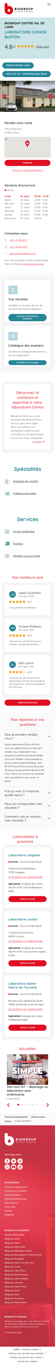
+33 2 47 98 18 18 (17, 240)
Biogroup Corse (12, 1266)
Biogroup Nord (12, 1290)
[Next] (51, 96)
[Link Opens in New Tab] (7, 1161)
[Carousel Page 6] (37, 1105)
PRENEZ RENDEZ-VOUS (16, 64)
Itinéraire (18, 162)
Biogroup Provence (14, 1298)
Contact (8, 1210)
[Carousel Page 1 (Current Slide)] (18, 1105)
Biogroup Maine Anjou (16, 1286)
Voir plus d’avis (27, 702)
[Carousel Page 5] (33, 1105)
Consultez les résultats (16, 1191)
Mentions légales (30, 1349)
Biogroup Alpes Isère (15, 1246)
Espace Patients (13, 1195)
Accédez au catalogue (23, 362)
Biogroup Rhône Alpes (16, 1302)
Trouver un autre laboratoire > (28, 170)
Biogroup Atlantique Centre (18, 1250)
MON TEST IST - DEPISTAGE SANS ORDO (24, 73)
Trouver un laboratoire (16, 1187)
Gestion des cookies (27, 1361)
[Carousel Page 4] (29, 1105)
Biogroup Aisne (12, 1238)
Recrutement (11, 1202)
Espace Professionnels (16, 1199)
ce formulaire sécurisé (32, 263)
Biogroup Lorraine (14, 1282)
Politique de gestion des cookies (26, 1357)
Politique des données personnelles (26, 1353)
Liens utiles (10, 1206)
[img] (27, 96)
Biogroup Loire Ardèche (16, 1278)
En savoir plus (14, 1332)
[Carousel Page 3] (26, 1105)
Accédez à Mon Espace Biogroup (23, 317)
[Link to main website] (19, 9)
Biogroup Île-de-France (16, 1274)
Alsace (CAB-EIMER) (14, 1234)
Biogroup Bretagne (14, 1258)
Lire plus (37, 441)
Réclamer (9, 1214)
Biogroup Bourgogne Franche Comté (23, 1254)
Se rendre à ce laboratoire (25, 877)
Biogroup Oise (12, 1294)
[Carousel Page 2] (22, 1105)
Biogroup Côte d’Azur (15, 1270)
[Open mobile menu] (49, 4)
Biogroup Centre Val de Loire (19, 1262)
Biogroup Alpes (12, 1242)
